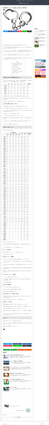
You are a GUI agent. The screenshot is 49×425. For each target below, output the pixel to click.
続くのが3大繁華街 (15, 70)
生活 (4, 329)
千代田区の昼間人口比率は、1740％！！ (18, 64)
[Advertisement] (17, 39)
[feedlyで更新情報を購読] (10, 350)
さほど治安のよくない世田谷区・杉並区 (18, 71)
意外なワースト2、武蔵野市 (16, 68)
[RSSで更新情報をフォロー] (25, 350)
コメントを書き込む (17, 417)
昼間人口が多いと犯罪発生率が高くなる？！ (17, 63)
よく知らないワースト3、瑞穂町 (17, 69)
